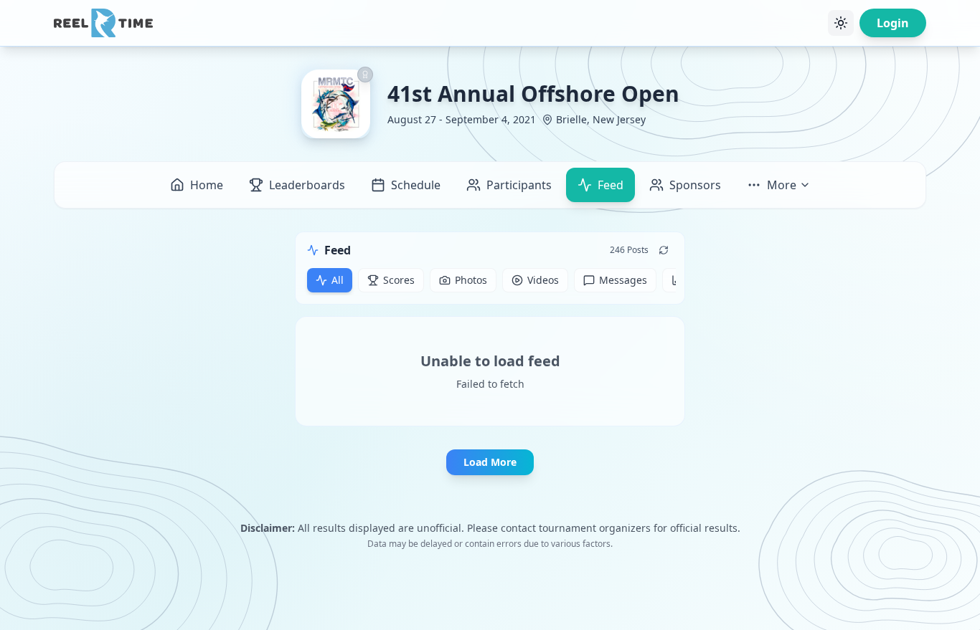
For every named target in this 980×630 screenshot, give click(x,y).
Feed (610, 185)
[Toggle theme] (841, 23)
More (781, 185)
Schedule (415, 185)
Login (893, 23)
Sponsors (695, 185)
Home (206, 185)
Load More (490, 462)
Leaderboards (307, 185)
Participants (519, 185)
